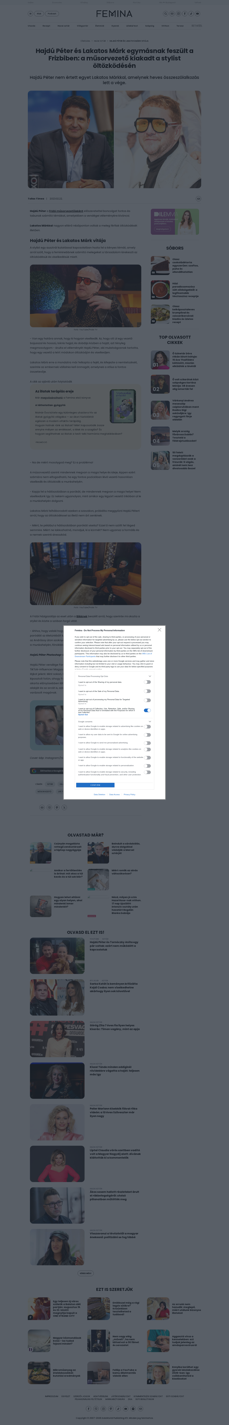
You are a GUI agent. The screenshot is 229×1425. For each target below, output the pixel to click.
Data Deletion (99, 794)
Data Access (114, 794)
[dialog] (114, 712)
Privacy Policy (129, 794)
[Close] (160, 630)
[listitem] (114, 676)
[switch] (147, 682)
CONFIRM (95, 785)
